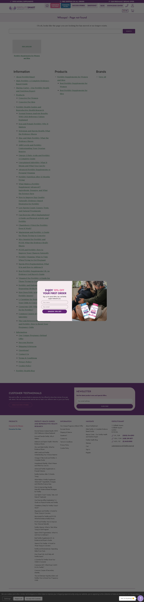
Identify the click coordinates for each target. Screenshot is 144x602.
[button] (140, 598)
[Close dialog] (104, 283)
